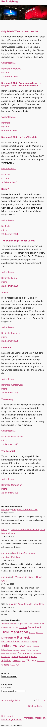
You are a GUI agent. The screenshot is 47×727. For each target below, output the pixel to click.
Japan (21, 645)
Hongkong (33, 642)
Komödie (16, 650)
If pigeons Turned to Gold (24, 509)
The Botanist (8, 451)
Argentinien (22, 623)
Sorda (4, 292)
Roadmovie (37, 653)
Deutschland (34, 627)
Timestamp (7, 399)
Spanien (33, 656)
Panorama (16, 68)
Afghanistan (5, 624)
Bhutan (36, 624)
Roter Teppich (5, 657)
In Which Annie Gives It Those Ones (26, 604)
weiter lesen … (8, 62)
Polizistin (30, 653)
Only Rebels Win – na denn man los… (20, 31)
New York (35, 650)
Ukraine (5, 664)
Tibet (23, 661)
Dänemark (39, 633)
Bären (15, 627)
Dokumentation (14, 632)
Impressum (40, 718)
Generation (16, 485)
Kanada (36, 646)
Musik (28, 650)
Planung (22, 653)
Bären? (5, 189)
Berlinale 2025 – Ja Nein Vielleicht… (20, 137)
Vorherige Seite (10, 700)
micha (4, 230)
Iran (14, 645)
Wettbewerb (17, 385)
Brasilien (4, 627)
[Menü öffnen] (44, 1)
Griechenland (25, 642)
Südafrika (16, 661)
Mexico (22, 650)
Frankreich (24, 637)
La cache (6, 347)
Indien (6, 646)
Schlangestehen (20, 656)
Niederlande (5, 653)
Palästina (13, 653)
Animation (13, 624)
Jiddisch (29, 646)
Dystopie (32, 633)
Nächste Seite (37, 706)
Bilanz (42, 624)
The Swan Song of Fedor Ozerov (18, 241)
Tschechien (40, 661)
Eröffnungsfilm (8, 637)
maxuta (5, 72)
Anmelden (29, 718)
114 (44, 700)
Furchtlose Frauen (10, 641)
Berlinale (5, 68)
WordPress (17, 725)
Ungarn (12, 665)
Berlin (30, 623)
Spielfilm (6, 660)
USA (18, 664)
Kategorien (6, 687)
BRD (10, 627)
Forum (14, 278)
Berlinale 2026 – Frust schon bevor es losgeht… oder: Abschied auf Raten (21, 84)
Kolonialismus (6, 650)
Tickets (31, 660)
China (23, 627)
